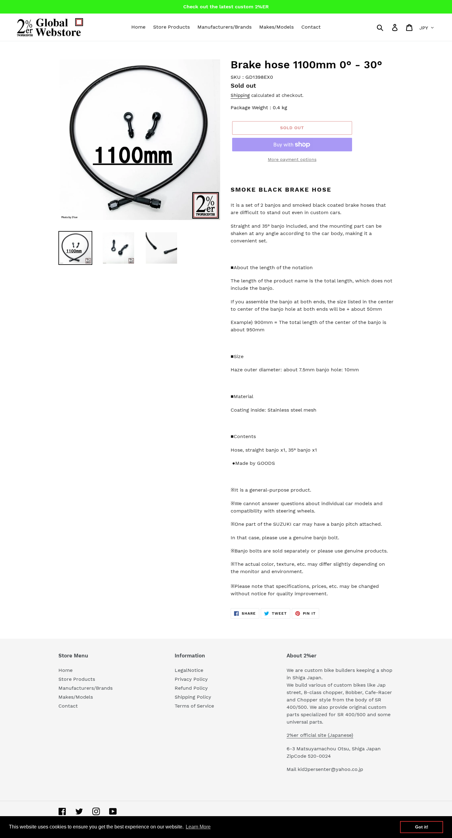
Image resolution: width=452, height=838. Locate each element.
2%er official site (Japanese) (320, 735)
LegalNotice (189, 670)
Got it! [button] (421, 826)
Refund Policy (191, 688)
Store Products (76, 679)
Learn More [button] (198, 826)
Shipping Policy (193, 697)
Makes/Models (75, 697)
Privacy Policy (191, 679)
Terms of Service (194, 706)
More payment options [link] (292, 159)
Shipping (240, 95)
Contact (68, 706)
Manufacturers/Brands (85, 688)
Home (65, 670)
